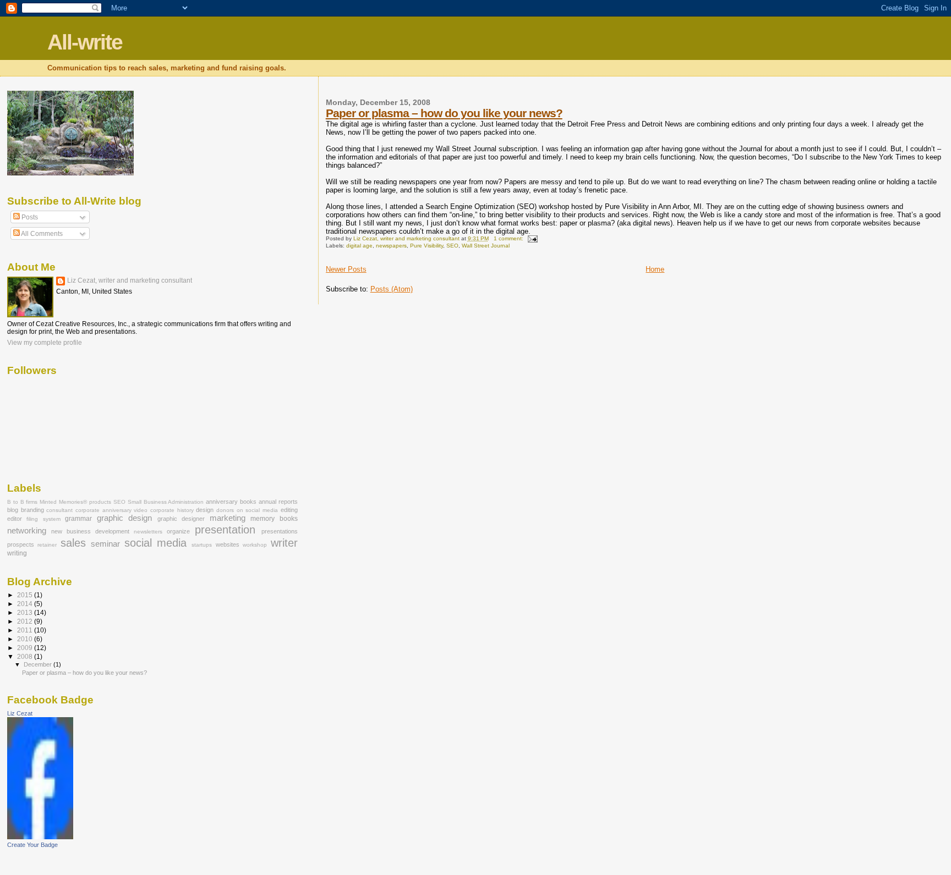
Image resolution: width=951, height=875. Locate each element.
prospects (20, 544)
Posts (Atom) (391, 289)
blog (12, 510)
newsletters (148, 532)
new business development (90, 531)
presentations (279, 531)
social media (155, 543)
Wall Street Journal (486, 246)
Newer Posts (346, 269)
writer (284, 543)
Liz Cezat (19, 713)
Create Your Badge (32, 844)
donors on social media (247, 510)
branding (32, 510)
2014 (25, 603)
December (38, 664)
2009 (25, 647)
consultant (59, 510)
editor (14, 518)
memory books (273, 518)
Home (655, 269)
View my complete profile (44, 342)
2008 (25, 656)
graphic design (124, 518)
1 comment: (509, 238)
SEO (452, 246)
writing (17, 553)
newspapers (391, 246)
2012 (25, 621)
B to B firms (22, 502)
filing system (43, 519)
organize (178, 531)
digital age (359, 246)
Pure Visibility (426, 246)
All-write (84, 42)
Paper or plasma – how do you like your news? (444, 113)
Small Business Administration (166, 502)
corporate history (172, 510)
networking (26, 530)
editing (289, 510)
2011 (25, 630)
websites (227, 544)
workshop (255, 545)
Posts (29, 217)
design (205, 510)
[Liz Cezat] (40, 837)
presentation (225, 530)
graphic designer (181, 518)
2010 (25, 638)
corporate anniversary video (111, 510)
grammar (78, 518)
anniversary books (231, 501)
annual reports (278, 501)
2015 (25, 594)
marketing (227, 518)
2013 (25, 612)
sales (73, 543)
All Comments (41, 234)
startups (202, 545)
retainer (47, 545)
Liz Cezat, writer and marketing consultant (129, 280)
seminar (105, 544)
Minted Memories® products (75, 502)
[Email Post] (532, 238)
